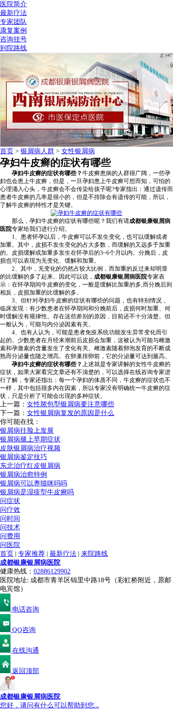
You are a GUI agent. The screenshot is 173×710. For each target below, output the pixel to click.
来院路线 (94, 553)
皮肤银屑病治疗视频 (30, 448)
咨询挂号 (13, 39)
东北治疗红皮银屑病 (30, 465)
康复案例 (13, 30)
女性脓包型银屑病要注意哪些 (70, 404)
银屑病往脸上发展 (27, 430)
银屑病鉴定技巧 (23, 456)
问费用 (10, 536)
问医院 (10, 544)
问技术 (10, 527)
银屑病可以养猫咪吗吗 (33, 483)
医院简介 (13, 4)
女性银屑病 (78, 151)
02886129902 (52, 571)
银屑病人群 (37, 151)
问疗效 (10, 509)
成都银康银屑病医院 (30, 562)
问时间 (10, 518)
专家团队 (13, 21)
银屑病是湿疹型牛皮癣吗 (37, 492)
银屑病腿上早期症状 (30, 439)
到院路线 (13, 48)
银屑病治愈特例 (23, 474)
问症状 (10, 500)
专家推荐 (31, 553)
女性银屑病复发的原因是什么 (70, 412)
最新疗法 (13, 12)
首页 (6, 151)
